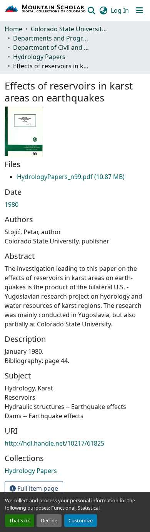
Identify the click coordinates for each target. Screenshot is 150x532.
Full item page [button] (37, 488)
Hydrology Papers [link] (39, 56)
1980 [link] (11, 204)
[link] (71, 176)
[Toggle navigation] (139, 10)
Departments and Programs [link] (51, 38)
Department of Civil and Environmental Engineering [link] (51, 47)
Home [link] (13, 29)
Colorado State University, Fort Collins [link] (69, 29)
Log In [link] (120, 10)
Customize (80, 520)
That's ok (19, 520)
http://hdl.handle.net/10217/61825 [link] (54, 443)
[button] (46, 10)
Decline (49, 520)
